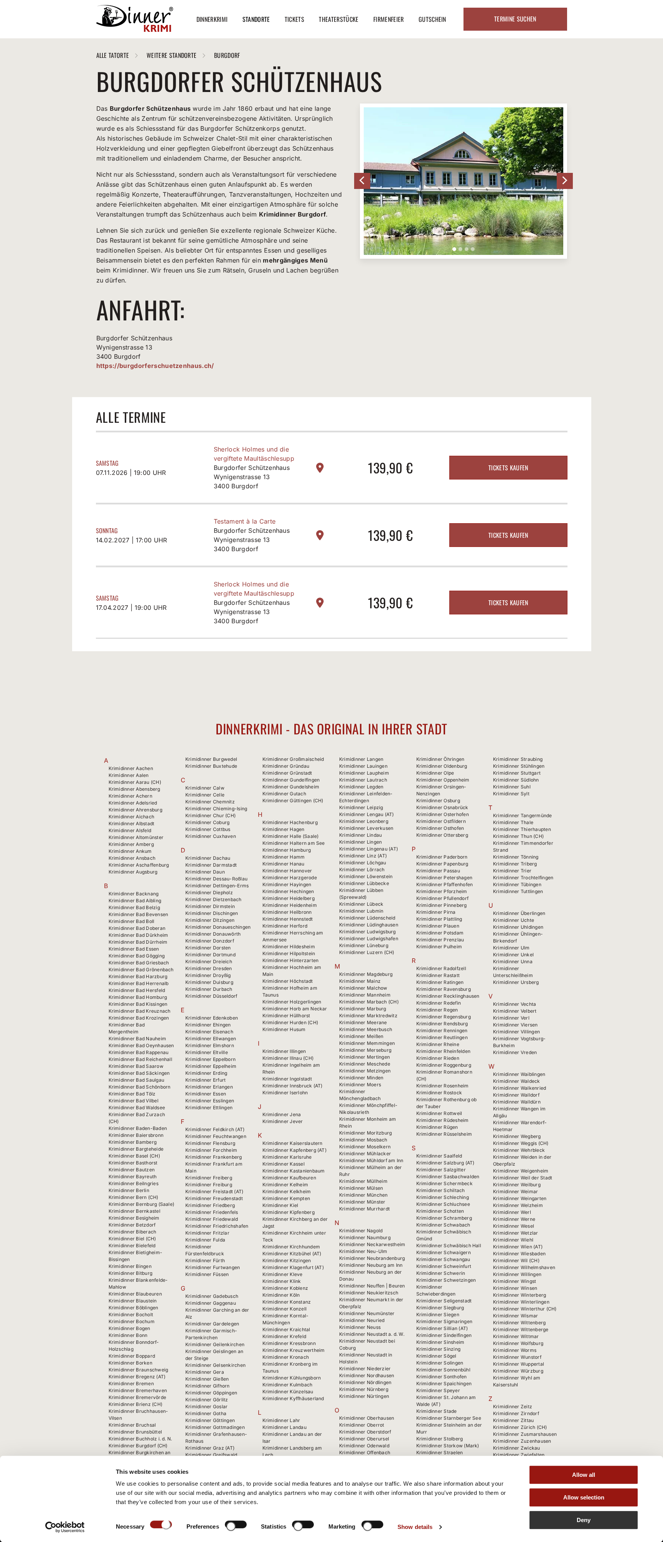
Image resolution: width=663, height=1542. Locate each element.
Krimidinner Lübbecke (364, 883)
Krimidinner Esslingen (209, 1101)
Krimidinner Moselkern (365, 1147)
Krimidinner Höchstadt (287, 981)
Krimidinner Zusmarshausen (525, 1434)
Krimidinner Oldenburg (441, 766)
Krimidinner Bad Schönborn (140, 1087)
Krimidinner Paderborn (442, 857)
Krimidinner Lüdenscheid (367, 918)
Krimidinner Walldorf (516, 1095)
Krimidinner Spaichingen (444, 1383)
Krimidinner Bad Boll (132, 921)
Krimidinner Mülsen (361, 1188)
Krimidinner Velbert (515, 1011)
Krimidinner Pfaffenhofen (444, 884)
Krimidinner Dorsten (208, 948)
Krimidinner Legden (361, 787)
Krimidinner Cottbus (208, 829)
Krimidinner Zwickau (516, 1448)
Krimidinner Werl (512, 1212)
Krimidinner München (363, 1195)
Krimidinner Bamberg (133, 1142)
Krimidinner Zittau (513, 1420)
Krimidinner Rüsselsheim (444, 1134)
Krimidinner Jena (281, 1114)
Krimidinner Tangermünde (522, 815)
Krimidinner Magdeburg (366, 974)
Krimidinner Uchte (513, 920)
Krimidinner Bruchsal (132, 1425)
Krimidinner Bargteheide (136, 1149)
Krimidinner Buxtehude (211, 766)
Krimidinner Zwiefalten (518, 1455)
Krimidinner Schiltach (440, 1190)
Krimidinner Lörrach (362, 869)
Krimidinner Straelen (439, 1452)
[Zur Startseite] (134, 29)
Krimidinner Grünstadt (287, 773)
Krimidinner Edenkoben (211, 1018)
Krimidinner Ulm (511, 948)
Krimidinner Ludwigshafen (368, 938)
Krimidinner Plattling (439, 919)
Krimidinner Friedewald (211, 1219)
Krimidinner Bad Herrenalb (139, 983)
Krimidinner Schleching (442, 1197)
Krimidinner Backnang (134, 894)
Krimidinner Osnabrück (442, 807)
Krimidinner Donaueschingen (218, 927)
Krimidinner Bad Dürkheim (138, 935)
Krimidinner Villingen (516, 1032)
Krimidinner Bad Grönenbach (141, 969)
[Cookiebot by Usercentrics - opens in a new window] (65, 1527)
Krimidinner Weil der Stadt (522, 1178)
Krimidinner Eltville (206, 1052)
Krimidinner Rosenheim (442, 1086)
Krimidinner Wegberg (517, 1136)
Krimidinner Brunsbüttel (135, 1432)
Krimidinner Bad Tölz (132, 1094)
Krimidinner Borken (130, 1363)
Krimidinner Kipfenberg (288, 1212)
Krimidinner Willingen (517, 1274)
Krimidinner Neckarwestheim (372, 1244)
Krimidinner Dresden (208, 968)
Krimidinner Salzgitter (441, 1170)
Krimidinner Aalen (129, 775)
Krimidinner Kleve (282, 1274)
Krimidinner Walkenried (519, 1088)
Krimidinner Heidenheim (289, 905)
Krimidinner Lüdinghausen (368, 925)
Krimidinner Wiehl (513, 1240)
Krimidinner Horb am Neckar (294, 1009)
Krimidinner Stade (436, 1411)
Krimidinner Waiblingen (519, 1074)
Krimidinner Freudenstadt (214, 1198)
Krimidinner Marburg (362, 1009)
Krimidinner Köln (281, 1295)
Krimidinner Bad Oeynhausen (141, 1045)
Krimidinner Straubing (518, 759)
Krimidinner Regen (437, 1010)
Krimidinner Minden (361, 1078)
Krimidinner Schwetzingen (446, 1280)
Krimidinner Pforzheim (441, 891)
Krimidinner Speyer (438, 1390)
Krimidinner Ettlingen (209, 1107)
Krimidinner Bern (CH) (133, 1197)
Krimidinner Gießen (207, 1379)
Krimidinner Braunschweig (138, 1370)
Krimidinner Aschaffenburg (139, 865)
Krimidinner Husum (284, 1029)
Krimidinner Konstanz (286, 1302)
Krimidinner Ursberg (516, 982)
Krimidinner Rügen (437, 1127)
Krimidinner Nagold (361, 1230)
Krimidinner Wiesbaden (519, 1253)
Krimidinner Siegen (437, 1314)
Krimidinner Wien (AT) (518, 1247)
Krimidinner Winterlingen (521, 1302)
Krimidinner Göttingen (210, 1420)
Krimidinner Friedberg (210, 1205)
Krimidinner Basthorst (133, 1163)
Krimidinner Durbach (209, 989)
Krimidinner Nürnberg (363, 1389)
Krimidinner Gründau (286, 766)
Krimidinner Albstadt (132, 823)
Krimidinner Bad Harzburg (138, 976)
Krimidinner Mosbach (363, 1140)
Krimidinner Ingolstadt (287, 1079)
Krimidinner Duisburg (209, 982)
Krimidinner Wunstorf (517, 1357)
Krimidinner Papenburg (442, 864)
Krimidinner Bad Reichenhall (140, 1059)
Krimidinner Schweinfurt (444, 1266)
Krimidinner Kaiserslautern (292, 1143)
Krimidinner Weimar (515, 1191)
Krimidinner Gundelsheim (291, 787)
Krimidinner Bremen (131, 1383)
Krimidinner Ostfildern (441, 821)
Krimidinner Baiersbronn (136, 1135)
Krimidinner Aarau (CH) (135, 782)
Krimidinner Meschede (364, 1064)
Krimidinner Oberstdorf (365, 1432)
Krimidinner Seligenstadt (444, 1301)
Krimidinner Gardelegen (212, 1324)
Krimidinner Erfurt (205, 1080)
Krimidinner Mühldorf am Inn (371, 1160)
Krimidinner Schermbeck (444, 1183)
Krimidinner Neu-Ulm (363, 1251)
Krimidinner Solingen (439, 1363)
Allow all (583, 1474)
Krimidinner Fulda (205, 1240)
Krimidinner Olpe (435, 773)
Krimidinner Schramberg (444, 1218)
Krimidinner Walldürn (517, 1102)
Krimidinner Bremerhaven (138, 1390)
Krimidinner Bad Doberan (137, 928)
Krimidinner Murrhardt (364, 1209)
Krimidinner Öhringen (440, 759)
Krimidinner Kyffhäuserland (293, 1398)
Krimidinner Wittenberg (519, 1322)
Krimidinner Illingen (284, 1051)
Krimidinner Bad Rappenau (139, 1052)
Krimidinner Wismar (515, 1316)
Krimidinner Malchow (363, 988)
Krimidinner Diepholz (209, 892)
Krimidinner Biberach (133, 1232)
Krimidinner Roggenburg (443, 1065)
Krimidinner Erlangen (209, 1087)
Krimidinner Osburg (438, 800)
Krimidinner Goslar (206, 1406)
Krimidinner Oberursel (364, 1439)
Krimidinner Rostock (439, 1092)
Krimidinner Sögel (436, 1356)
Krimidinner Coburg (207, 822)
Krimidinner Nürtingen (364, 1396)
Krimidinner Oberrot (361, 1425)
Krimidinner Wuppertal (518, 1364)
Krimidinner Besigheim (134, 1218)
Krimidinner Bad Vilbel (133, 1101)
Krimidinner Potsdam (440, 933)
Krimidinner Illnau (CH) (288, 1058)
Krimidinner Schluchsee (443, 1204)
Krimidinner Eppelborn (210, 1059)
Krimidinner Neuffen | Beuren (372, 1286)
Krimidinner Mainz (360, 981)
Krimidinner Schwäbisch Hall (448, 1245)
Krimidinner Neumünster (366, 1313)
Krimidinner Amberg (131, 844)
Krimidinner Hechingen (288, 891)
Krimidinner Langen (361, 759)
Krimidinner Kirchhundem (291, 1247)
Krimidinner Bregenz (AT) (137, 1376)
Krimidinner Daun (205, 872)
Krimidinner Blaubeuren (135, 1294)
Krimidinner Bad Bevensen (138, 914)
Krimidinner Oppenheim (443, 780)
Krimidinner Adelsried (133, 803)
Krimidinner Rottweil (439, 1113)
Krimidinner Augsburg (133, 872)
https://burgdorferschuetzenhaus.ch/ (155, 365)
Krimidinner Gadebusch (211, 1296)
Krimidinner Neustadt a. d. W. (371, 1334)
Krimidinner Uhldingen (518, 927)
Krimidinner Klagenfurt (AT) (293, 1267)
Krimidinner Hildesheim (288, 946)
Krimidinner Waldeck (516, 1081)
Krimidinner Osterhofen (442, 814)
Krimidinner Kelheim (285, 1184)
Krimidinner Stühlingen (518, 766)
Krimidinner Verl (511, 1018)
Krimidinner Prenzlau (440, 940)
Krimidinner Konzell (284, 1309)
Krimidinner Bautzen (132, 1170)
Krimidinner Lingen (360, 842)
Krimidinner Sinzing (438, 1349)
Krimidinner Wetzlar (515, 1233)
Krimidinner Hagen (283, 829)
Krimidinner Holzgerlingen (292, 1002)
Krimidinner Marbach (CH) (369, 1002)
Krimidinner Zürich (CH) (520, 1427)
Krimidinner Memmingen (367, 1043)
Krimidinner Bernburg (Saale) (142, 1204)
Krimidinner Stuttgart (517, 773)
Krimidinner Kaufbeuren (289, 1178)
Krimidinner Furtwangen (212, 1267)
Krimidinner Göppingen (211, 1393)
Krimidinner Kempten (286, 1198)
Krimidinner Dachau (207, 858)
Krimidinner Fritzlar (207, 1233)
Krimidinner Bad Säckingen (139, 1073)
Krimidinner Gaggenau (210, 1303)
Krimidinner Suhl (512, 787)
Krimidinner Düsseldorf (211, 996)
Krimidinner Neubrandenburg (372, 1258)
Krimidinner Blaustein (133, 1301)
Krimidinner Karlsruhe (287, 1157)
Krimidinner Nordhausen (366, 1375)
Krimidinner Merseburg (365, 1050)
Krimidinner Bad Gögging (137, 956)
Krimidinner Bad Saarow (136, 1066)
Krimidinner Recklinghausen (448, 996)
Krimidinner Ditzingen (209, 920)
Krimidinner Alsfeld (130, 830)
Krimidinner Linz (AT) (363, 856)
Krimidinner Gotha (205, 1413)
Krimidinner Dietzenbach (213, 899)
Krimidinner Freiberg (208, 1178)
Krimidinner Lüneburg (363, 945)
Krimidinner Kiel (280, 1205)
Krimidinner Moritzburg (365, 1133)
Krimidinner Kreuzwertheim (293, 1350)
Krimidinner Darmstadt (211, 865)
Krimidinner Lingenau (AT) (368, 849)
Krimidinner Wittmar (516, 1336)
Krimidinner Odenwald (364, 1445)
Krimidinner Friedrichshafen (216, 1226)
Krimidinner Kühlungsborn (291, 1378)
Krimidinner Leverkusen (366, 828)
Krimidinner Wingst (514, 1281)
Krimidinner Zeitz (512, 1406)
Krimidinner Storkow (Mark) (447, 1445)
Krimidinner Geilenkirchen (214, 1344)
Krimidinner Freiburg (208, 1184)
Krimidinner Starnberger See (448, 1418)
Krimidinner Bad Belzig (134, 907)
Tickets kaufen (508, 467)
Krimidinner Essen (205, 1094)
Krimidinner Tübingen (517, 884)
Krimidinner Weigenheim (520, 1171)
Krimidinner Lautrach (363, 780)
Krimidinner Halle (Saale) (290, 836)
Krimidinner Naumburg (365, 1237)
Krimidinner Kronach (285, 1357)
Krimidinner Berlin (129, 1190)
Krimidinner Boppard (132, 1356)
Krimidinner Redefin (438, 1003)
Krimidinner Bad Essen (134, 949)
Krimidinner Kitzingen (286, 1260)
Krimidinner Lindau (360, 835)
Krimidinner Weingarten (519, 1198)
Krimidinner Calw (204, 788)
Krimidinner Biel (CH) (132, 1238)
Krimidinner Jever (282, 1121)
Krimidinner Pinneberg (441, 905)
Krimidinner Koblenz (285, 1288)
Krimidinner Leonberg (363, 821)
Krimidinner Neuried (362, 1320)
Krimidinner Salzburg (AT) (445, 1163)
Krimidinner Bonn (128, 1335)
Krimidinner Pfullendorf (442, 898)
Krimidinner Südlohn (516, 780)
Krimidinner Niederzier (365, 1368)
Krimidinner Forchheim (211, 1150)
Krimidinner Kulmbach (287, 1385)
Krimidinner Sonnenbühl (443, 1370)
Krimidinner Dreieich (208, 961)
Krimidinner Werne (514, 1219)
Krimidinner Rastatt (438, 975)
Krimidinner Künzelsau (287, 1391)
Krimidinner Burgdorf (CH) (138, 1445)
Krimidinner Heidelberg (288, 898)
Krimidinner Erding (206, 1073)
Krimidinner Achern (130, 796)
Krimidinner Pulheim (439, 946)
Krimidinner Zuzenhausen (522, 1441)
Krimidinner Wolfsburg (518, 1343)
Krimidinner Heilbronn (287, 912)
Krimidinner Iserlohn (285, 1092)
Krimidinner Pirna (436, 912)
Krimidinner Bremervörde (138, 1397)
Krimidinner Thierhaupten (522, 829)
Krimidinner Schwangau (443, 1259)
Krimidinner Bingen (130, 1266)
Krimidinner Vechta (514, 1004)
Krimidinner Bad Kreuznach (140, 1011)
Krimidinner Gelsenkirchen (215, 1365)
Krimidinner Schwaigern (443, 1252)
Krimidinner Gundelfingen (291, 780)
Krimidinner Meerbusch (365, 1029)
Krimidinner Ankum (130, 851)
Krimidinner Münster (362, 1202)
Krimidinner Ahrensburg (135, 810)
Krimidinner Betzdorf (132, 1225)
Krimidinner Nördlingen (365, 1382)
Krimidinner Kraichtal (286, 1329)
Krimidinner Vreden (515, 1052)
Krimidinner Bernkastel (134, 1211)
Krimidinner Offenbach (364, 1452)
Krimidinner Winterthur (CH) (524, 1309)
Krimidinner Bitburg (131, 1273)
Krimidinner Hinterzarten (290, 960)
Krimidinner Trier (512, 871)
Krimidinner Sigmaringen (444, 1321)
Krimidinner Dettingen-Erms (217, 885)
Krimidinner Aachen (131, 768)
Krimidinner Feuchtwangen (215, 1136)
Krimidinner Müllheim (363, 1181)
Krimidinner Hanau (283, 864)
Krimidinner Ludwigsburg (367, 931)
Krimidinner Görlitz (206, 1399)
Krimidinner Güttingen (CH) (292, 800)
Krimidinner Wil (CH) (516, 1260)
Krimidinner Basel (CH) (134, 1156)
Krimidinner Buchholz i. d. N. (140, 1439)
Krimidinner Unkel (513, 954)
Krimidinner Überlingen (519, 913)
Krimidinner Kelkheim (286, 1191)
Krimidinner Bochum (132, 1321)
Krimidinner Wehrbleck (519, 1150)
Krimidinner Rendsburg (442, 1023)
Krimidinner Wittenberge (521, 1329)
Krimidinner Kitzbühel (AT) (292, 1253)
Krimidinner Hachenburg (290, 822)
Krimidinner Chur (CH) (210, 815)
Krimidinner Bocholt (131, 1314)
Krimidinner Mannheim (365, 995)
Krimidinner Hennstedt (287, 919)
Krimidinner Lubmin (361, 911)
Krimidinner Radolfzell (441, 968)
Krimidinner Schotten (440, 1211)
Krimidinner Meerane (363, 1022)
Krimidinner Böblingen (133, 1307)
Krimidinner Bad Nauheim (138, 1038)
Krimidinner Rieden (437, 1058)
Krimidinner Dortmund (210, 954)
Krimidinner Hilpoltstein (288, 953)
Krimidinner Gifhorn (207, 1386)
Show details (414, 1527)
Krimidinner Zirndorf (516, 1413)
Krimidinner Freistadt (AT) (214, 1191)
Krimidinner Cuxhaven (210, 836)
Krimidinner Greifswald (211, 1455)
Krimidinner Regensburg (443, 1017)
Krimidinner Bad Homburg (138, 997)
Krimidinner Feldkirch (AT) (214, 1129)
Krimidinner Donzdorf (209, 941)
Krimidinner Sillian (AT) (442, 1328)
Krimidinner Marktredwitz (368, 1015)
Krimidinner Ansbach (132, 858)
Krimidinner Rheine (437, 1044)
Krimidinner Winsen (515, 1288)
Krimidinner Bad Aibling (135, 900)
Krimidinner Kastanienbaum (293, 1171)
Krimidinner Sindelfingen (444, 1335)
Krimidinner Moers (360, 1084)
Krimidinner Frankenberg (213, 1157)
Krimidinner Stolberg (439, 1439)
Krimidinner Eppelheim (210, 1066)
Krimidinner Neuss (360, 1327)
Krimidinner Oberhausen (366, 1418)
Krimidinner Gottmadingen (215, 1427)
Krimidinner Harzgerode (289, 877)
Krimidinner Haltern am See (293, 843)
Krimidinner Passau (438, 871)
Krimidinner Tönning (516, 857)
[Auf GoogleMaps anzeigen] (320, 468)
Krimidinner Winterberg (519, 1295)
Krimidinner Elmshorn (209, 1045)
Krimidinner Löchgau (362, 862)
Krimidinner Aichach (132, 816)
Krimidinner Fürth (205, 1260)
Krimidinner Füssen (207, 1274)
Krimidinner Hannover (287, 871)
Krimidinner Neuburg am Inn (370, 1265)
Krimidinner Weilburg (517, 1184)
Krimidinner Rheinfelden (443, 1051)
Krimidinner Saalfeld (439, 1156)
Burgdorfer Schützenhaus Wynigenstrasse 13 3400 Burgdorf (252, 477)
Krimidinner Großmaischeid (293, 759)
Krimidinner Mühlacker (365, 1153)
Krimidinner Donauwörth (213, 934)
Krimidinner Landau (284, 1427)
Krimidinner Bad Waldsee (137, 1107)
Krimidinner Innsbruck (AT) (292, 1086)
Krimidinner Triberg (515, 864)
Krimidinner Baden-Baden (138, 1128)
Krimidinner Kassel (283, 1164)
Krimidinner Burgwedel (211, 759)
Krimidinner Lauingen (363, 766)
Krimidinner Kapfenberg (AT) (294, 1150)
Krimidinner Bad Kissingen (138, 1004)
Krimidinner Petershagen (444, 877)
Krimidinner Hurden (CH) (290, 1022)
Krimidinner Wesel (513, 1226)
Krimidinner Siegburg (440, 1307)
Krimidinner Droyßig (208, 975)
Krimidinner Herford (285, 926)
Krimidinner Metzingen (365, 1071)
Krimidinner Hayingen (287, 884)
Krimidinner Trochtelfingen (523, 877)
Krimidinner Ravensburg (443, 989)
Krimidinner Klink (281, 1281)
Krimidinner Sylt (511, 793)
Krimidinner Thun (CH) (518, 836)
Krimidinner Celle (204, 795)
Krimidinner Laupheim (364, 773)
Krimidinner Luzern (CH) (366, 952)
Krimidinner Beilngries (133, 1183)
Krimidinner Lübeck (361, 904)
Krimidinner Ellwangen (210, 1038)
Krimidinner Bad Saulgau (137, 1080)
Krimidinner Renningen (442, 1030)
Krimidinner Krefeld (284, 1336)
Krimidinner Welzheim (518, 1205)
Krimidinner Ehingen (208, 1025)
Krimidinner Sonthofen (441, 1376)
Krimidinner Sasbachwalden (448, 1176)
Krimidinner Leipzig (361, 807)
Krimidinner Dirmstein (210, 906)
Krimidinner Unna (513, 961)
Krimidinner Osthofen (440, 828)
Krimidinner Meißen (361, 1036)
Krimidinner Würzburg (518, 1371)
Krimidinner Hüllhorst (286, 1015)
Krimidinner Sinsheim (440, 1342)
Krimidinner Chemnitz (210, 802)
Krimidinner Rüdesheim (442, 1120)
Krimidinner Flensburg (210, 1143)
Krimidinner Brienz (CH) (136, 1404)
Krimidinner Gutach (284, 793)
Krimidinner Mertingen (364, 1057)
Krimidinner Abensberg (134, 789)
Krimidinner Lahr (281, 1420)
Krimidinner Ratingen (440, 982)
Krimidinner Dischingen (211, 913)
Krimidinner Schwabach (443, 1225)
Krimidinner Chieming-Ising (216, 808)
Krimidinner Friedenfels (211, 1212)
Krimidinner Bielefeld (132, 1245)
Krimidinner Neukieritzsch (368, 1293)
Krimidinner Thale (513, 822)
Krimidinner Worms (514, 1350)
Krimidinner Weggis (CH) (521, 1143)
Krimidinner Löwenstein (366, 876)
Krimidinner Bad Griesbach (139, 963)
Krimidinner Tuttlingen (518, 891)
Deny (583, 1520)
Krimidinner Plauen (437, 926)
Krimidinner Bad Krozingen (139, 1018)
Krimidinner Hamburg (286, 850)
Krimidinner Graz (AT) (209, 1448)
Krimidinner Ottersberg (442, 835)
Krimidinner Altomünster (136, 837)
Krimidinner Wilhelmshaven (524, 1267)
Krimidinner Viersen (515, 1025)
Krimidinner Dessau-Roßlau (216, 879)
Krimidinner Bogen (129, 1328)
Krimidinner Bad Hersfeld (137, 990)
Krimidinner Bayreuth (133, 1176)
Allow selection (583, 1497)
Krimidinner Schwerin (440, 1273)
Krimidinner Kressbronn (289, 1343)
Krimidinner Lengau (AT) (366, 814)
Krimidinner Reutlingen (442, 1037)
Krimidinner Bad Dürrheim (138, 942)
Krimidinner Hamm (283, 857)
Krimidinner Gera (204, 1372)
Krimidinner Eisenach (209, 1032)
